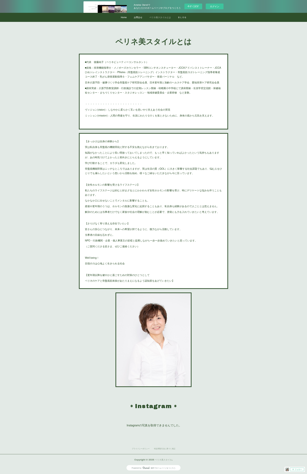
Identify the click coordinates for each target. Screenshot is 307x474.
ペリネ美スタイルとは (160, 17)
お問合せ (138, 17)
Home (124, 17)
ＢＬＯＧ (182, 17)
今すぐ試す (193, 6)
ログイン (214, 6)
